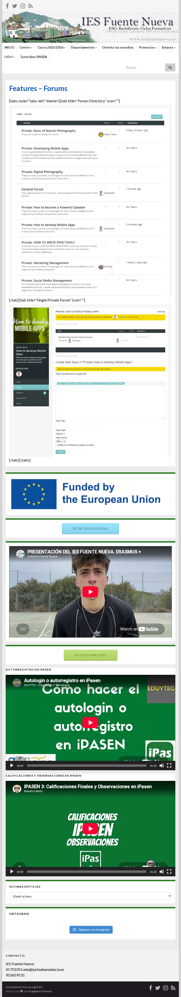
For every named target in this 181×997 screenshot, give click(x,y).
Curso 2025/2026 (50, 47)
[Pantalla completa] (169, 765)
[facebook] (7, 5)
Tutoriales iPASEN (33, 57)
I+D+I (8, 57)
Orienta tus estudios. (118, 47)
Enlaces (168, 47)
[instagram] (22, 5)
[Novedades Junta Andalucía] (30, 5)
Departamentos (83, 47)
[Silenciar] (161, 765)
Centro (25, 47)
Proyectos (147, 47)
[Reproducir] (11, 765)
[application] (90, 722)
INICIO (9, 47)
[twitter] (14, 5)
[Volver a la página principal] (90, 27)
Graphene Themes (40, 991)
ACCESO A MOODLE (91, 655)
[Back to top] (170, 986)
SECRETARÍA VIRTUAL (90, 529)
